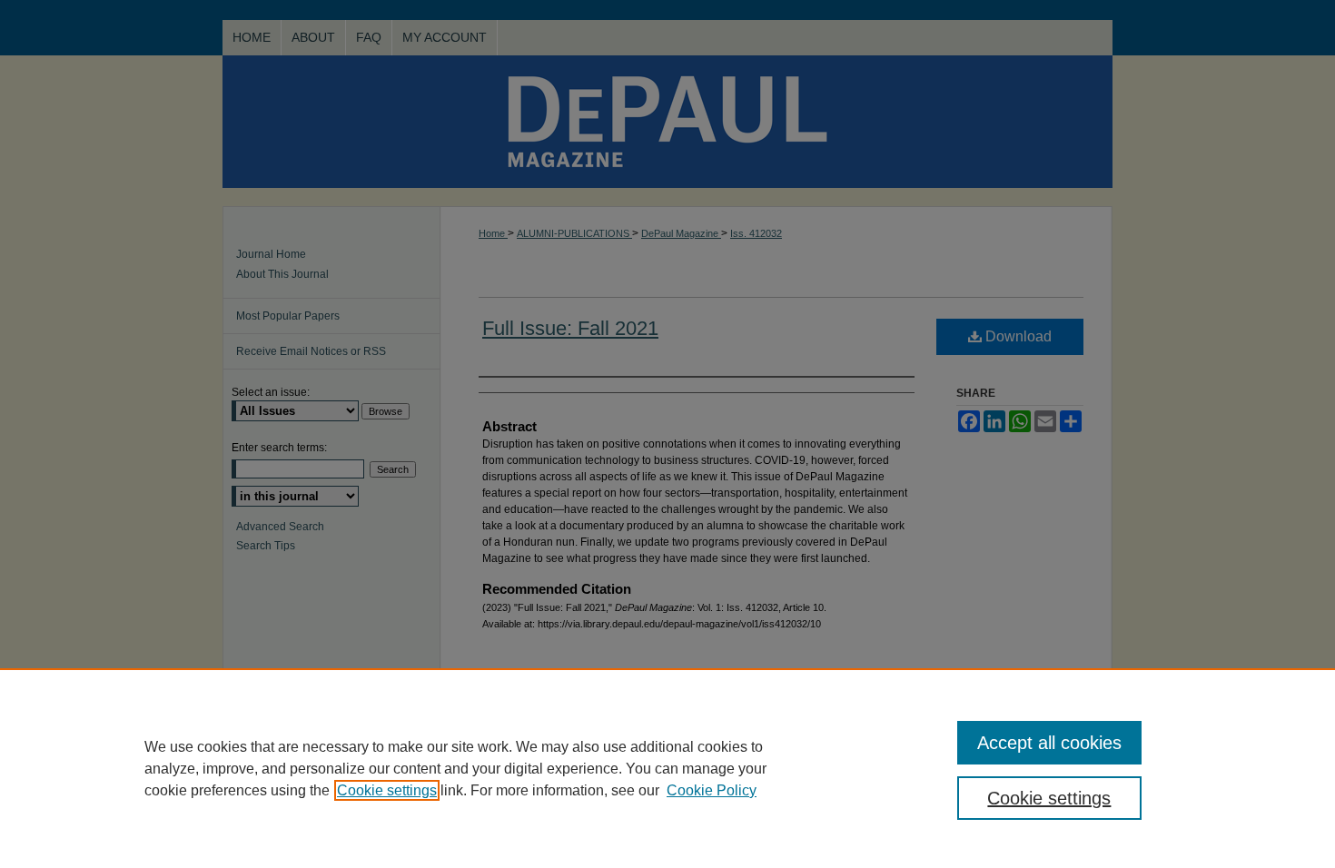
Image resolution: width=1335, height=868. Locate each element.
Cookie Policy (711, 790)
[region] (667, 768)
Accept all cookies (1049, 743)
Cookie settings (387, 790)
